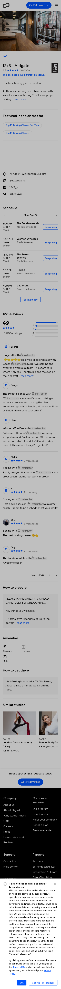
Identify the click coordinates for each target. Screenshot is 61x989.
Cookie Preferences (43, 982)
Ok (22, 982)
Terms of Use (19, 967)
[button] (55, 884)
